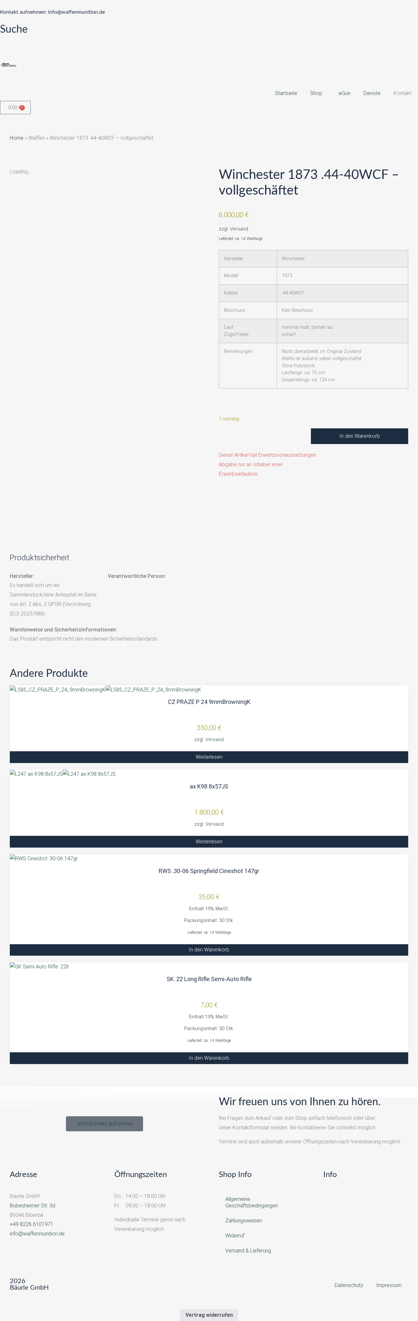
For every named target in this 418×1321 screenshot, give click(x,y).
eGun (344, 93)
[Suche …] (5, 41)
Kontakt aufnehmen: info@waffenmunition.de (52, 12)
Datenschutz (349, 1285)
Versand (239, 229)
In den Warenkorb (359, 436)
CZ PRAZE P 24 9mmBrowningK (209, 701)
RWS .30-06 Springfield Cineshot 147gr (209, 870)
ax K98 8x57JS (209, 786)
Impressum (389, 1285)
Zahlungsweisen (243, 1221)
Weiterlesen (209, 757)
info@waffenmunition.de (37, 1234)
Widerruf (234, 1236)
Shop (316, 93)
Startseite (286, 93)
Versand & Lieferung (248, 1251)
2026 (17, 1281)
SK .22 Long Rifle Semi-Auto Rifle (209, 979)
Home (17, 138)
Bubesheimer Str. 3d (32, 1205)
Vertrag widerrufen (209, 1315)
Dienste (371, 93)
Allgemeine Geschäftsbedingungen (251, 1202)
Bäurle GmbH (29, 1287)
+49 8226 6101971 (32, 1224)
